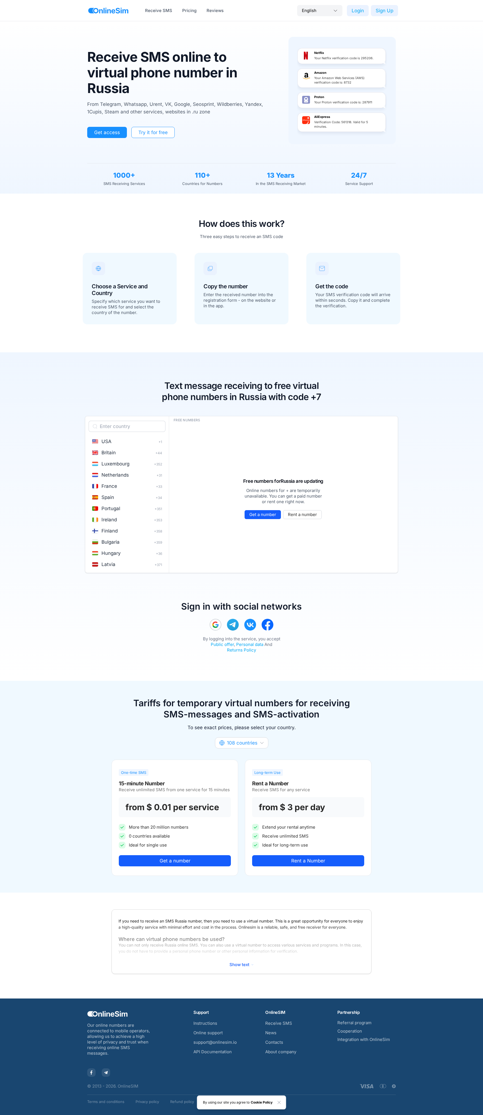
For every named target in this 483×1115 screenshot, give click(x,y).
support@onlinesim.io (215, 1042)
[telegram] (233, 625)
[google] (215, 625)
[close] (279, 1102)
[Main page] (108, 10)
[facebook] (267, 625)
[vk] (250, 625)
